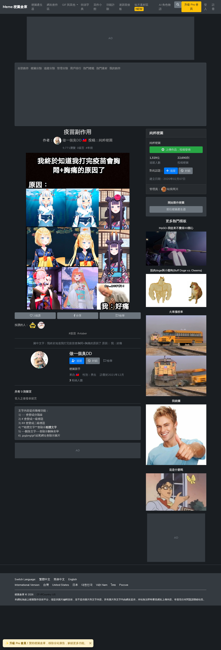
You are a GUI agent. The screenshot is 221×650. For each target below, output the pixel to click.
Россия (123, 585)
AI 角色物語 (165, 7)
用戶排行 (75, 68)
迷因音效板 (124, 7)
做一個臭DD (72, 140)
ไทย (113, 585)
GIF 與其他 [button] (69, 5)
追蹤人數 (155, 163)
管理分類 (62, 68)
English (72, 579)
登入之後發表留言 (26, 398)
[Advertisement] (110, 97)
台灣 (46, 585)
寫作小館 (98, 7)
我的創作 (115, 68)
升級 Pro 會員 (191, 7)
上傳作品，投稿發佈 (177, 150)
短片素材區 (141, 7)
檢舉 (121, 316)
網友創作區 (52, 7)
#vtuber (82, 333)
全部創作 (23, 68)
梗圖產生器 (36, 7)
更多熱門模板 (176, 221)
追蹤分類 (49, 68)
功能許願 (110, 7)
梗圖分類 (36, 68)
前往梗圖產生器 (176, 209)
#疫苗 (72, 333)
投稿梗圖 (183, 163)
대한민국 (87, 585)
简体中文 (59, 579)
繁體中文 (44, 579)
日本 (75, 585)
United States (60, 585)
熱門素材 (101, 68)
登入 (205, 7)
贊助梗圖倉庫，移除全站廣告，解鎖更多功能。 (46, 643)
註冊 (213, 7)
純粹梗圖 (106, 140)
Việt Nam (101, 585)
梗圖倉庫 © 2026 (24, 594)
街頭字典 (85, 7)
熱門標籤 (88, 68)
